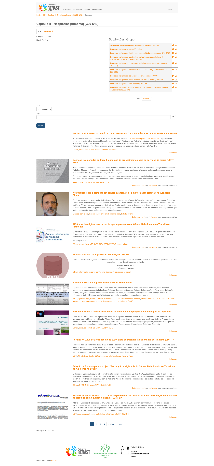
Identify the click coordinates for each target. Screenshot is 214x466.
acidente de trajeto (86, 149)
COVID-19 (125, 414)
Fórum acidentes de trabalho (106, 149)
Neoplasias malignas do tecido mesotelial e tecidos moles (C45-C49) (136, 79)
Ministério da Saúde (86, 356)
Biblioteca (77, 9)
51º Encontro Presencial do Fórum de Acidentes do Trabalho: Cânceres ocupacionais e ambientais (125, 133)
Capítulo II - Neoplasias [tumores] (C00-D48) (65, 15)
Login (170, 9)
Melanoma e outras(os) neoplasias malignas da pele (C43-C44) (134, 45)
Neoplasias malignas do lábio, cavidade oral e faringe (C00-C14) (134, 76)
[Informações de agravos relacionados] (176, 45)
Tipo (38, 105)
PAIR (172, 298)
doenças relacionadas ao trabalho (86, 182)
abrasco (76, 214)
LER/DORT (165, 298)
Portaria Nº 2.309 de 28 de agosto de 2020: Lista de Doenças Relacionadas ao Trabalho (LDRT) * (123, 339)
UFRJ (81, 385)
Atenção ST (115, 414)
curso (81, 244)
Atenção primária (148, 298)
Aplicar (40, 125)
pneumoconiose (79, 301)
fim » (120, 424)
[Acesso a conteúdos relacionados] (173, 45)
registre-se (153, 185)
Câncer (75, 149)
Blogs (87, 9)
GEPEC (105, 328)
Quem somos (97, 9)
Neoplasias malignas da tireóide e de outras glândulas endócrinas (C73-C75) (139, 53)
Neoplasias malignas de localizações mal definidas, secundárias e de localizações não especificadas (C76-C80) (136, 58)
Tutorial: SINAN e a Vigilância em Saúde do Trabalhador (102, 282)
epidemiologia (122, 244)
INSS (96, 244)
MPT (91, 244)
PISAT (130, 301)
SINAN (75, 272)
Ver (40, 32)
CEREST (107, 244)
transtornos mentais (94, 301)
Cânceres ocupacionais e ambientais (144, 138)
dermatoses (107, 301)
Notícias (66, 9)
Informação (49, 31)
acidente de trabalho (97, 272)
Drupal (53, 460)
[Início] (50, 8)
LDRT (102, 182)
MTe (101, 244)
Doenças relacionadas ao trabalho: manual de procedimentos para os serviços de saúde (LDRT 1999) (123, 161)
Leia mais (173, 152)
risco (131, 356)
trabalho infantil (127, 214)
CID (44, 15)
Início (38, 15)
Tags (38, 113)
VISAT (113, 244)
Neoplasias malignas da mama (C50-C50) (125, 49)
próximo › (146, 98)
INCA (87, 244)
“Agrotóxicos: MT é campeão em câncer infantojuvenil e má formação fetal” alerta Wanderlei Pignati (122, 194)
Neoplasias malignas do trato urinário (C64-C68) (128, 83)
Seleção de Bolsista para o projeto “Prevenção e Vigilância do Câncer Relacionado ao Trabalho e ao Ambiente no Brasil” (124, 367)
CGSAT (97, 356)
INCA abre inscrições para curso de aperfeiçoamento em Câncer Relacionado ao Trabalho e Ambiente (121, 225)
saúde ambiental (102, 214)
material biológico (120, 301)
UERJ (111, 328)
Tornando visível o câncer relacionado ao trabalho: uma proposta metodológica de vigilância (122, 311)
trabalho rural (115, 214)
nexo (81, 328)
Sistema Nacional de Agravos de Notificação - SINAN (101, 254)
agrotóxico (84, 214)
